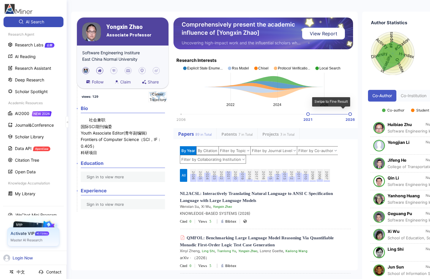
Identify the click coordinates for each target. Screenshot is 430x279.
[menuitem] (33, 22)
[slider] (308, 114)
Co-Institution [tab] (413, 95)
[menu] (33, 108)
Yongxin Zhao (124, 27)
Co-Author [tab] (382, 95)
